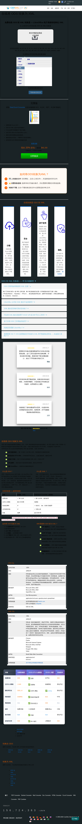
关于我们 (73, 8)
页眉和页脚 (31, 63)
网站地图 (5, 818)
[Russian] (51, 817)
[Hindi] (41, 819)
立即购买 (34, 156)
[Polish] (31, 819)
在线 (52, 8)
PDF (19, 61)
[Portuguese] (37, 817)
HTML (20, 74)
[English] (30, 817)
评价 (34, 430)
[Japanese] (30, 821)
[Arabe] (48, 819)
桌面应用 (57, 8)
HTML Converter (56, 795)
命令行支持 (20, 729)
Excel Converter (67, 795)
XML (20, 68)
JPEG (20, 77)
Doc (19, 71)
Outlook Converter (26, 795)
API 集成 (19, 731)
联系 (69, 8)
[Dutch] (44, 817)
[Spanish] (34, 817)
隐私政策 (11, 818)
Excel (20, 65)
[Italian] (47, 817)
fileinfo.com (41, 601)
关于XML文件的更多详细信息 (34, 662)
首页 (48, 8)
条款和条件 (19, 818)
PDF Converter (15, 795)
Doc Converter (46, 795)
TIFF (20, 83)
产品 (62, 8)
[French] (35, 819)
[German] (41, 817)
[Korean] (45, 819)
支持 (65, 8)
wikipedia (38, 603)
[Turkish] (38, 819)
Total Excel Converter (17, 107)
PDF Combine (22, 799)
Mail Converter (37, 795)
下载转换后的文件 (35, 92)
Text (19, 80)
